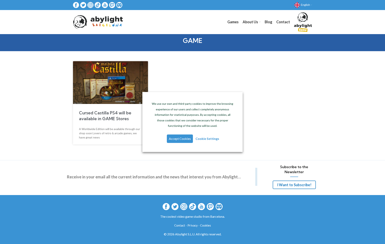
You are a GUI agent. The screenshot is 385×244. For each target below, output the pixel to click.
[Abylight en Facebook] (76, 4)
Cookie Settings (207, 139)
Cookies (205, 225)
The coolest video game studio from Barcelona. (192, 216)
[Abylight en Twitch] (112, 4)
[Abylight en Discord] (119, 4)
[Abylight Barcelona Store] (303, 22)
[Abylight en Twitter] (83, 4)
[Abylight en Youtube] (105, 4)
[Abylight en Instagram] (90, 4)
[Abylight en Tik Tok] (98, 4)
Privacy (192, 225)
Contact (179, 225)
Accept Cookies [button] (180, 139)
